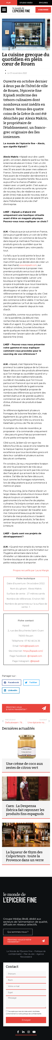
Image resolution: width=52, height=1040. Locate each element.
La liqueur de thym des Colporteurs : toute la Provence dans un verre (25, 856)
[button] (4, 10)
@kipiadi (34, 661)
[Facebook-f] (18, 1032)
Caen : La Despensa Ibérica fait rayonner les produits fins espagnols (25, 810)
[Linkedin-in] (23, 1032)
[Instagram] (28, 1032)
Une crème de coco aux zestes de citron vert (24, 766)
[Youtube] (34, 1032)
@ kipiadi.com (34, 656)
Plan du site (29, 954)
